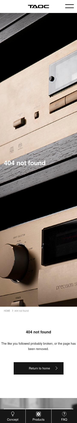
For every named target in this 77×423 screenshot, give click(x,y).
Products (38, 419)
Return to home (39, 368)
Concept (12, 419)
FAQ (64, 419)
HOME (7, 310)
